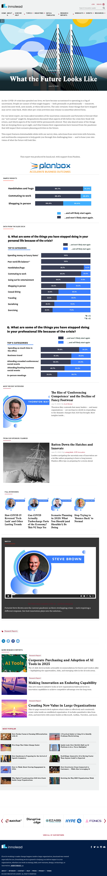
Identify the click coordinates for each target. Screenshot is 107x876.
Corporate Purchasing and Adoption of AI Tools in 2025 (60, 662)
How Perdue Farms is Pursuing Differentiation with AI (29, 735)
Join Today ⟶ (17, 865)
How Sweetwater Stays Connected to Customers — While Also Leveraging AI (75, 768)
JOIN (93, 4)
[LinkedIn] (3, 641)
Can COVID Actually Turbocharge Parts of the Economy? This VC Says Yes (38, 521)
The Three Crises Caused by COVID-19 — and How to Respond (50, 604)
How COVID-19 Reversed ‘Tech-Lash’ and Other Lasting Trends (14, 520)
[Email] (18, 641)
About (4, 871)
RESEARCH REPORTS (53, 70)
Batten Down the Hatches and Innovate (72, 446)
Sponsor (12, 871)
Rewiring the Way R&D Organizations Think (77, 778)
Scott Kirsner (68, 404)
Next (105, 821)
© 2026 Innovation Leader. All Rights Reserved (19, 874)
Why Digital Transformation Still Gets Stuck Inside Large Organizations (29, 779)
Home (4, 13)
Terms (49, 871)
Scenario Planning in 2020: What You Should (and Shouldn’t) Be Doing (61, 521)
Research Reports (64, 14)
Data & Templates (50, 14)
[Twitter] (8, 641)
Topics (29, 13)
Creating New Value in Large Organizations (62, 705)
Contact (21, 871)
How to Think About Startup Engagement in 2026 (28, 768)
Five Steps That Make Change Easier (26, 745)
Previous (2, 821)
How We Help (18, 14)
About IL (9, 14)
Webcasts (79, 13)
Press (34, 871)
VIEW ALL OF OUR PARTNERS (53, 835)
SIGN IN (99, 4)
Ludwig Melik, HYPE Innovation (75, 452)
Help (28, 871)
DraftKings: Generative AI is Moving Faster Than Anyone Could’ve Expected (77, 757)
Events (89, 13)
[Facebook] (13, 641)
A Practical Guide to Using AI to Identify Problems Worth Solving (76, 735)
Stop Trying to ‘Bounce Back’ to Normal (83, 518)
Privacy (42, 871)
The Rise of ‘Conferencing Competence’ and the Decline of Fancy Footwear (73, 396)
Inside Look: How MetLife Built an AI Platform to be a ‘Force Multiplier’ (75, 746)
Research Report (35, 655)
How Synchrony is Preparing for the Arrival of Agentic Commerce (29, 757)
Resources (99, 13)
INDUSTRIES (39, 13)
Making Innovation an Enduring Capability (62, 683)
